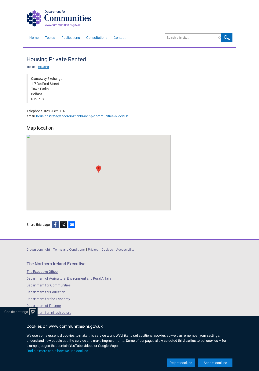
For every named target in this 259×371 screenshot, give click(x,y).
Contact (120, 38)
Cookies (107, 249)
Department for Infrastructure (49, 313)
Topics (50, 38)
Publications (70, 38)
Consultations (96, 38)
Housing (43, 67)
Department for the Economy (48, 299)
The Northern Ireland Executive (56, 263)
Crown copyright (38, 249)
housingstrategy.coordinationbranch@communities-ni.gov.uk (82, 116)
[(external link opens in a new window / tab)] (55, 224)
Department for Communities (49, 285)
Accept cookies (215, 363)
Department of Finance (44, 306)
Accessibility (125, 249)
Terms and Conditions (69, 249)
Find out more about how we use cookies (57, 351)
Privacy (93, 249)
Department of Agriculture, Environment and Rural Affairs (69, 278)
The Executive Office (42, 272)
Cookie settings (16, 312)
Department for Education (46, 292)
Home (34, 38)
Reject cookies (181, 363)
